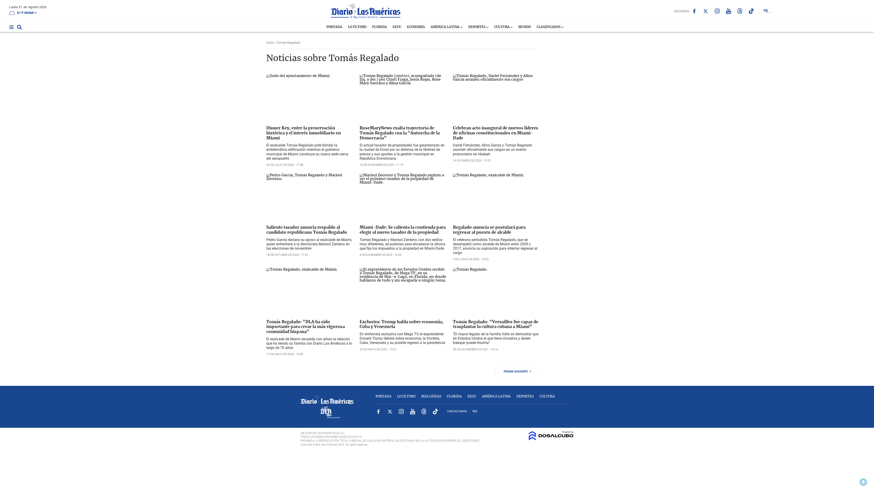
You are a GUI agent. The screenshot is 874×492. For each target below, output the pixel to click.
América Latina (445, 27)
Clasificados (549, 27)
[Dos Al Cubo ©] (551, 439)
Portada (334, 27)
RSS (475, 411)
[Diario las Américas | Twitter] (706, 11)
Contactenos (457, 411)
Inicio (270, 42)
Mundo (524, 27)
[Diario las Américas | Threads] (740, 11)
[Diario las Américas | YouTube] (728, 11)
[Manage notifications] (863, 482)
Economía (416, 27)
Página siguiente (517, 371)
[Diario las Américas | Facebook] (694, 11)
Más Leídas (431, 396)
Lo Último (357, 27)
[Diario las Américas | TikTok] (751, 11)
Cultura (502, 27)
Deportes (477, 27)
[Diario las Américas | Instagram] (717, 11)
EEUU (397, 27)
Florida (379, 27)
